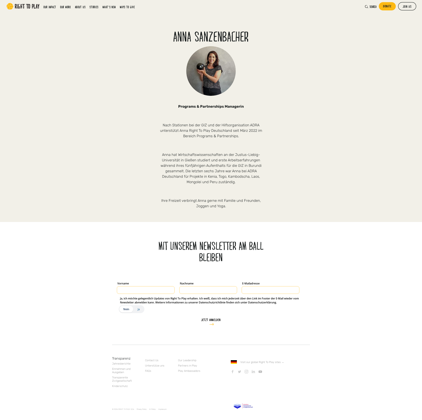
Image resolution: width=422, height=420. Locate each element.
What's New (109, 7)
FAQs (148, 370)
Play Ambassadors (189, 370)
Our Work (65, 7)
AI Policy (152, 409)
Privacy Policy (142, 409)
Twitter (239, 371)
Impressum (162, 409)
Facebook (232, 371)
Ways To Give (127, 7)
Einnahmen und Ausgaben (121, 370)
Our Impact (50, 7)
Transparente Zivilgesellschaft (122, 379)
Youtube (260, 371)
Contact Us (151, 360)
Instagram (246, 371)
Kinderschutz (120, 386)
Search (373, 6)
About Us (80, 7)
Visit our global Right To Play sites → (262, 362)
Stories (94, 7)
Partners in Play (187, 365)
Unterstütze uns (154, 365)
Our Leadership (187, 360)
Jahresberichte (121, 363)
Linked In (253, 371)
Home (23, 6)
